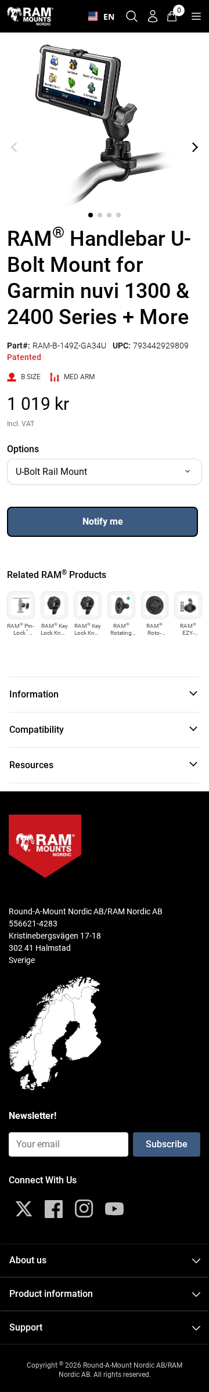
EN (106, 16)
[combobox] (99, 16)
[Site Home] (30, 16)
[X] (24, 1209)
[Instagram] (84, 1209)
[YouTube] (114, 1209)
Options (23, 449)
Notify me (102, 521)
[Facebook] (54, 1209)
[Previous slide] (14, 147)
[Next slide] (195, 147)
